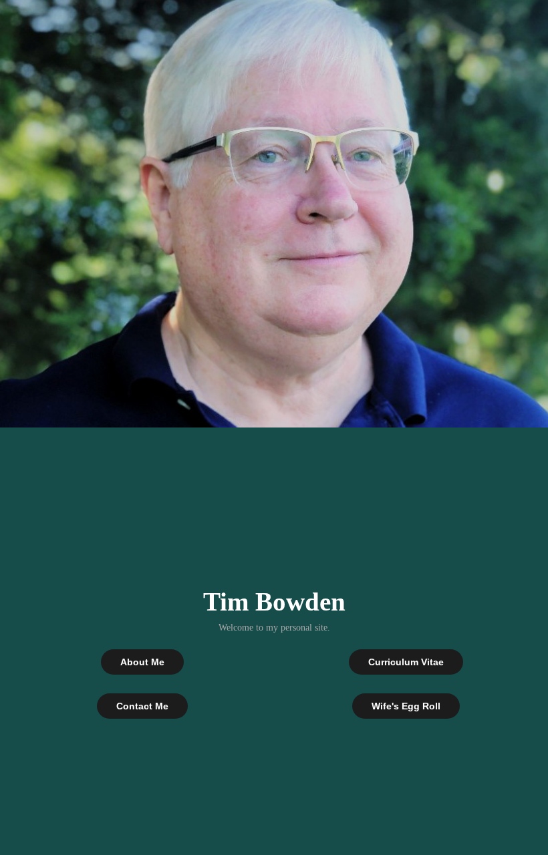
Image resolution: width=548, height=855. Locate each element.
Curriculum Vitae (406, 662)
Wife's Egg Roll (406, 706)
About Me (142, 662)
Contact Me (142, 706)
